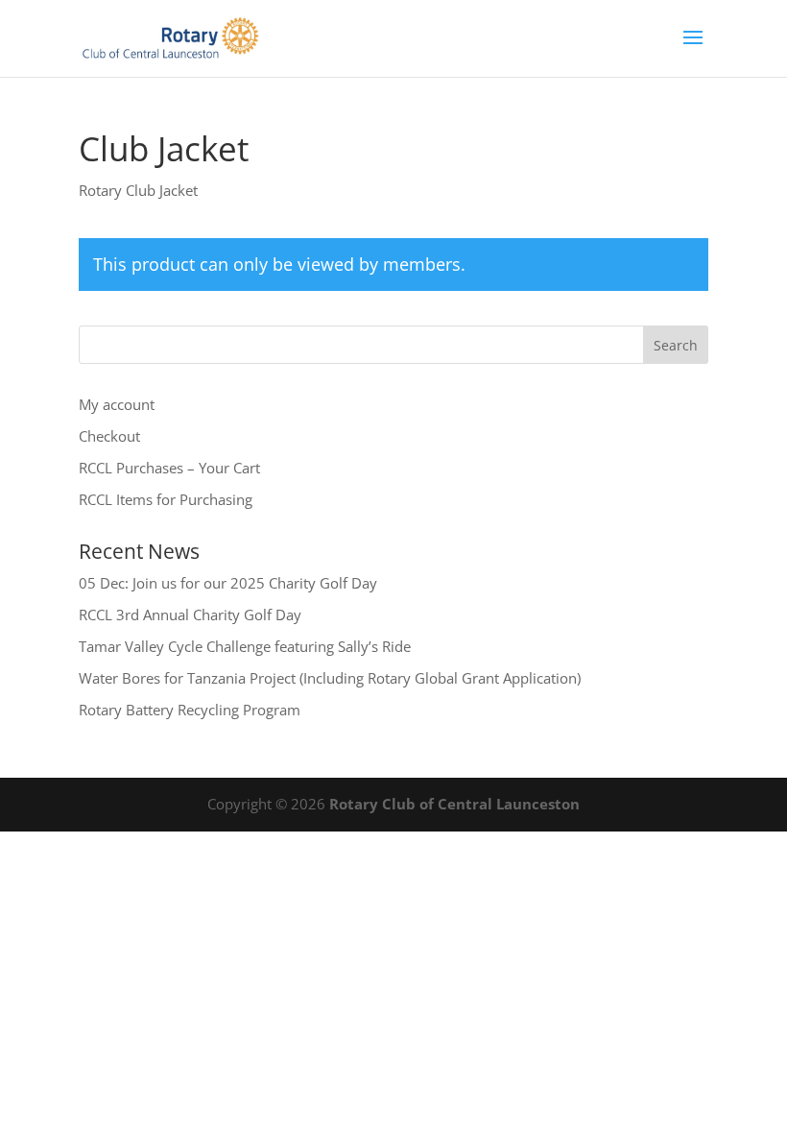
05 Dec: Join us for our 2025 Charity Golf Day (228, 582)
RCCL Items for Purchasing (165, 499)
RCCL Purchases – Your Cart (169, 467)
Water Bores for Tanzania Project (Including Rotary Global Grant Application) (330, 677)
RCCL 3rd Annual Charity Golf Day (190, 614)
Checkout (109, 436)
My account (117, 404)
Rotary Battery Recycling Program (189, 709)
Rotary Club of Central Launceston (454, 803)
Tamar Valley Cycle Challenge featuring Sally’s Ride (245, 646)
